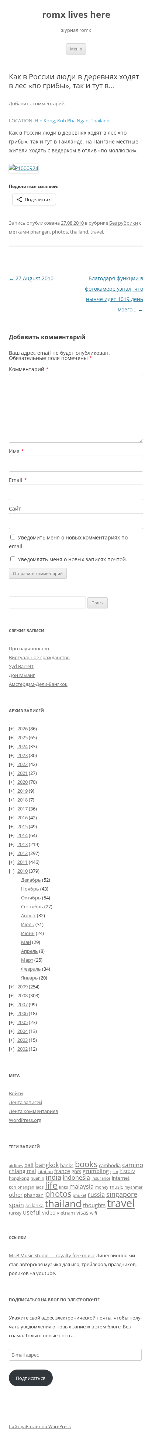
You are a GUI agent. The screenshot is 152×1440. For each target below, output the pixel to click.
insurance (100, 1178)
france (62, 1171)
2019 (22, 790)
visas (82, 1212)
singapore (121, 1194)
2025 (22, 737)
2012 (22, 853)
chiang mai (22, 1171)
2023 (22, 755)
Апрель (29, 951)
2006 (22, 1013)
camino (132, 1164)
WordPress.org (25, 1120)
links (63, 1187)
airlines (16, 1165)
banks (66, 1165)
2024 (22, 746)
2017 (22, 808)
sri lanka (34, 1205)
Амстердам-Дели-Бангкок (38, 684)
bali (29, 1165)
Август (28, 915)
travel (96, 231)
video (48, 1212)
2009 (22, 986)
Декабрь (31, 879)
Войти (16, 1093)
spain (16, 1205)
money (101, 1187)
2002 (22, 1049)
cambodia (110, 1165)
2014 (22, 835)
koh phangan (21, 1187)
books (86, 1164)
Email (18, 479)
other (16, 1194)
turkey (15, 1213)
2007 (22, 1004)
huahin (37, 1178)
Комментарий (29, 369)
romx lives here (76, 14)
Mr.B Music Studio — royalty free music (52, 1255)
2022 (22, 764)
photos (60, 231)
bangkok (47, 1165)
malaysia (81, 1186)
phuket (79, 1195)
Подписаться (30, 1378)
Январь (29, 977)
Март (27, 960)
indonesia (76, 1177)
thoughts (94, 1205)
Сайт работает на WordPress (40, 1426)
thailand (79, 231)
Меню (76, 49)
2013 (22, 844)
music (116, 1186)
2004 (22, 1031)
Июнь (28, 933)
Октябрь (31, 897)
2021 (22, 773)
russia (96, 1194)
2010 (22, 871)
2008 (22, 995)
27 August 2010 (31, 278)
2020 (22, 782)
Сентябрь (32, 906)
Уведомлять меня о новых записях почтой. (72, 559)
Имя (16, 451)
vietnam (66, 1212)
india (53, 1177)
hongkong (19, 1178)
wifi (93, 1213)
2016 (22, 817)
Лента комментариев (33, 1111)
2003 (22, 1040)
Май (26, 942)
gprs (76, 1171)
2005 (22, 1022)
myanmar (133, 1187)
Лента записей (25, 1102)
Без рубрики (123, 222)
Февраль (31, 968)
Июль (27, 924)
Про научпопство (29, 648)
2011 (22, 862)
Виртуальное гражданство (39, 657)
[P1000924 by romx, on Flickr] (23, 168)
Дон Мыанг (22, 675)
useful (32, 1212)
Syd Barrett (21, 666)
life (51, 1185)
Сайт (15, 508)
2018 (22, 799)
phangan (40, 231)
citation (45, 1171)
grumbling (96, 1171)
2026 (22, 728)
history (127, 1171)
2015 (22, 826)
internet (120, 1178)
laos (40, 1187)
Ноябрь (30, 888)
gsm (114, 1171)
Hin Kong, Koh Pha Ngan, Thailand (72, 121)
